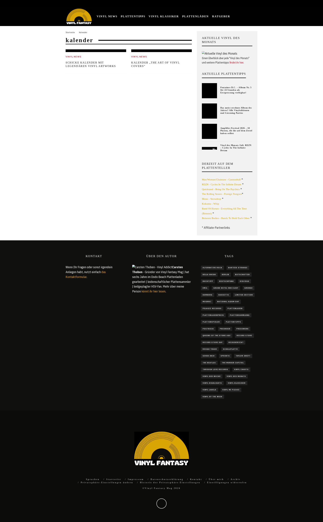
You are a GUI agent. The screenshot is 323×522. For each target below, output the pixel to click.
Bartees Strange (237, 268)
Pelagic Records (212, 308)
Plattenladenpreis (213, 315)
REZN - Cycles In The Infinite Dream (221, 184)
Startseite (113, 479)
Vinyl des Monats (236, 376)
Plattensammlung (240, 315)
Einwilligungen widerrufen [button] (227, 482)
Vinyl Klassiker (164, 16)
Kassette (224, 295)
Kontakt (196, 479)
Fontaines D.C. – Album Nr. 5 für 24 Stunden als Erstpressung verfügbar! (236, 90)
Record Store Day (213, 342)
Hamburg (207, 295)
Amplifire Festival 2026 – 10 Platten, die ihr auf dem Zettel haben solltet (236, 131)
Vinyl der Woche (212, 376)
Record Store (244, 335)
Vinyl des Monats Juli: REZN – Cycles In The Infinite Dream (236, 148)
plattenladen (235, 308)
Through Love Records (215, 369)
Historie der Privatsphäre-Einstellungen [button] (170, 482)
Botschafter (242, 274)
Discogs (244, 281)
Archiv (236, 479)
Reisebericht (236, 342)
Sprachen (93, 479)
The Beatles (209, 363)
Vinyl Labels (209, 390)
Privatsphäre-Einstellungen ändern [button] (107, 482)
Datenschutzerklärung (167, 479)
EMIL (205, 288)
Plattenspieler (211, 322)
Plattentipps (133, 16)
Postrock (208, 329)
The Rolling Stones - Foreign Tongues (222, 194)
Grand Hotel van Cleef (225, 288)
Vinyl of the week (212, 397)
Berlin (225, 274)
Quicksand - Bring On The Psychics (221, 189)
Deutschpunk (226, 281)
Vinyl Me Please (231, 390)
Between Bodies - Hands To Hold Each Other (225, 218)
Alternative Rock (212, 268)
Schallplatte (230, 349)
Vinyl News (107, 16)
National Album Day (228, 301)
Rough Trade (210, 349)
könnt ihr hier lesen (153, 291)
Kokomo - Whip (210, 203)
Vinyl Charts (241, 369)
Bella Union (209, 274)
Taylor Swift (243, 356)
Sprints (225, 356)
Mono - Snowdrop (211, 199)
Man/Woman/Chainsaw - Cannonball (221, 179)
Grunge (248, 288)
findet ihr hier (236, 62)
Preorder (225, 329)
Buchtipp (208, 281)
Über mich (216, 479)
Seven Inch (209, 356)
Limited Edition (244, 295)
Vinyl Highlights (212, 383)
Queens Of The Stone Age (217, 335)
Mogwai (207, 301)
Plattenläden (195, 16)
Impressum (136, 479)
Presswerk (243, 329)
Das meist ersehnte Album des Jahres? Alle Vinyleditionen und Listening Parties (236, 110)
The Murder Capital (233, 363)
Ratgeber (221, 16)
